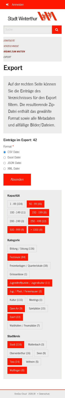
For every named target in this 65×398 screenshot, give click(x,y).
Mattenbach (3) (36, 344)
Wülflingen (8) (17, 370)
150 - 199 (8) (39, 212)
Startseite (9, 40)
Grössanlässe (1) (18, 274)
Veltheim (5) (32, 361)
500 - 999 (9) (17, 229)
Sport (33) (15, 317)
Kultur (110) (16, 299)
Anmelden (18, 4)
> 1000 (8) (36, 229)
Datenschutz (45, 394)
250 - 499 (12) (38, 221)
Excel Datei (14, 157)
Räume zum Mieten (14, 51)
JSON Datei (14, 162)
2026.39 (32, 394)
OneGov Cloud (21, 394)
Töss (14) (15, 361)
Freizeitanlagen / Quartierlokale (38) (29, 265)
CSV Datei (13, 152)
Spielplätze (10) (37, 308)
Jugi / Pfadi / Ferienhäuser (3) (26, 291)
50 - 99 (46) (35, 203)
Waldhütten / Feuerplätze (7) (25, 325)
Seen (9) (41, 353)
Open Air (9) (16, 308)
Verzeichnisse (11, 46)
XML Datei (14, 168)
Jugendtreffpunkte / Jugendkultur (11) (30, 282)
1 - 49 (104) (16, 203)
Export (7, 57)
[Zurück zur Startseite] (32, 17)
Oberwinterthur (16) (20, 353)
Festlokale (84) (17, 257)
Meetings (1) (35, 299)
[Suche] (57, 29)
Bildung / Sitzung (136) (22, 248)
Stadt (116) (16, 344)
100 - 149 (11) (17, 212)
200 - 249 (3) (17, 221)
